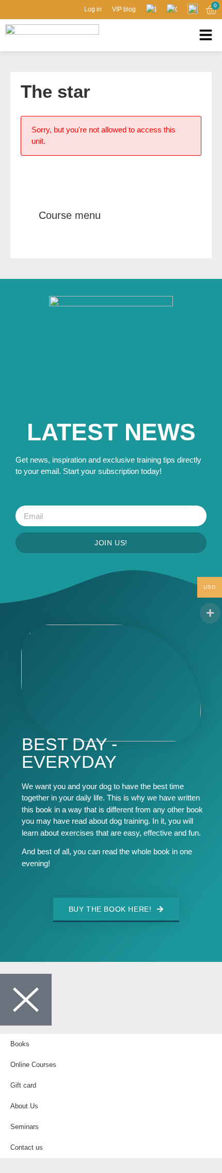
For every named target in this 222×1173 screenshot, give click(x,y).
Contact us (26, 1147)
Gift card (23, 1085)
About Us (24, 1106)
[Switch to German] (172, 9)
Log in (93, 9)
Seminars (24, 1127)
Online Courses (33, 1064)
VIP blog (124, 9)
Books (19, 1044)
